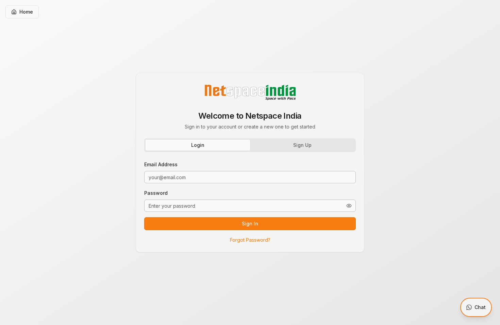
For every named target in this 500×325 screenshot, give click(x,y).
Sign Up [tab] (302, 145)
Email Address (161, 164)
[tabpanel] (250, 202)
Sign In (250, 223)
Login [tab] (197, 145)
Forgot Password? (250, 240)
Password (156, 193)
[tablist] (250, 145)
